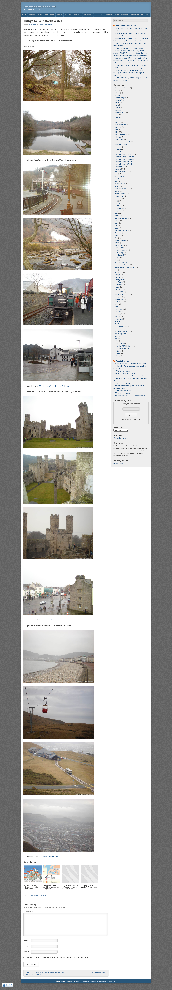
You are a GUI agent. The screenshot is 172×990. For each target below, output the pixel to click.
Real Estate (119, 282)
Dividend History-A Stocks (124, 162)
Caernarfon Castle (46, 620)
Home (24, 15)
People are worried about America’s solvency (131, 376)
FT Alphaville (122, 361)
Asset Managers (120, 98)
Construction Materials (122, 142)
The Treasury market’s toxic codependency (130, 395)
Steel (116, 307)
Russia (117, 287)
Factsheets (118, 179)
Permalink (43, 895)
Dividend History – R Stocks (124, 159)
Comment (36, 895)
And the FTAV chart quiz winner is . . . (127, 373)
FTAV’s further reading (122, 371)
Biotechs (118, 110)
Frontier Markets (120, 193)
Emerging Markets (121, 171)
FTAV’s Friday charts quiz (123, 391)
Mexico (117, 235)
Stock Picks (119, 309)
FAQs (116, 181)
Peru (116, 270)
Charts (117, 122)
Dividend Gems (120, 152)
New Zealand (119, 255)
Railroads (118, 277)
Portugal (117, 275)
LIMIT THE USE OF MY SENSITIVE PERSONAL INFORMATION (96, 981)
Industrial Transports (122, 218)
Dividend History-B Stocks (124, 164)
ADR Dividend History (122, 88)
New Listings (119, 253)
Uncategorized (120, 343)
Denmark (118, 149)
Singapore (118, 297)
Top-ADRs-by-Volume (122, 331)
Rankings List (119, 280)
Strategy (118, 314)
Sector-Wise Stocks (121, 294)
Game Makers (119, 196)
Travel (31, 895)
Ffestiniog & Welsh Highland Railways (54, 386)
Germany (118, 198)
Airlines (117, 93)
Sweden (117, 316)
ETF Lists (68, 15)
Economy (118, 169)
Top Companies (120, 329)
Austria (117, 103)
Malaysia (118, 233)
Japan (117, 228)
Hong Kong (118, 211)
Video (117, 356)
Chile (116, 130)
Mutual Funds (119, 245)
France (117, 191)
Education (88, 15)
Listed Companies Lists (140, 15)
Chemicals (118, 127)
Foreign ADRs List (36, 15)
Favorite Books (120, 184)
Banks (117, 105)
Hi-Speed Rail (119, 208)
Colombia (118, 137)
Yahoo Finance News (125, 26)
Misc (116, 238)
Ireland (117, 221)
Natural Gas (119, 248)
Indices (59, 15)
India (116, 213)
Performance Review (122, 265)
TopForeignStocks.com (39, 6)
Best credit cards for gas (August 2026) (129, 48)
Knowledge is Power (122, 230)
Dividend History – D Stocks (124, 154)
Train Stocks (119, 336)
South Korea (119, 302)
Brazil (116, 115)
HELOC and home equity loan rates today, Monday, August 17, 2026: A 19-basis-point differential (128, 72)
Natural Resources (121, 250)
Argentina (118, 95)
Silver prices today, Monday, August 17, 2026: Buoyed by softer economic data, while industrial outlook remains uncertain (130, 60)
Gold (116, 201)
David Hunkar (32, 24)
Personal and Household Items (125, 267)
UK (116, 341)
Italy (116, 225)
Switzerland (119, 319)
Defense (118, 147)
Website (26, 952)
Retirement (119, 284)
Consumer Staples (121, 144)
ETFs (116, 174)
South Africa (119, 299)
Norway (117, 257)
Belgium (117, 107)
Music (117, 243)
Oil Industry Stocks (121, 262)
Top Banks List (120, 326)
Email (25, 946)
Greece (117, 203)
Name (25, 940)
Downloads (49, 15)
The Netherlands (120, 324)
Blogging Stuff (119, 112)
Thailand (117, 321)
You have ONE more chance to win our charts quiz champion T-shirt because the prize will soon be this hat (130, 366)
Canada (117, 117)
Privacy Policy (118, 464)
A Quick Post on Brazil (99, 972)
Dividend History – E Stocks (124, 157)
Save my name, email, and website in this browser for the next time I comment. (57, 957)
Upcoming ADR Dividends (123, 346)
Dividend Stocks (120, 166)
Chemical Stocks (120, 125)
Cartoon (117, 120)
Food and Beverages (122, 189)
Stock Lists (99, 15)
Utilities (117, 353)
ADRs (116, 90)
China (116, 132)
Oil (115, 260)
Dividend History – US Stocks (117, 15)
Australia (118, 100)
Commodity (119, 139)
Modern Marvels (120, 240)
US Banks (118, 351)
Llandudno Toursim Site (48, 856)
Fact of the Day (120, 176)
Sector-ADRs (119, 292)
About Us (77, 15)
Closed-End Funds (121, 134)
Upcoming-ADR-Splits (122, 348)
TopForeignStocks (121, 334)
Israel (116, 223)
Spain (116, 304)
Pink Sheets (119, 272)
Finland (117, 186)
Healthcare (118, 206)
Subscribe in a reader (121, 438)
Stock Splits (119, 312)
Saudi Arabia (119, 289)
